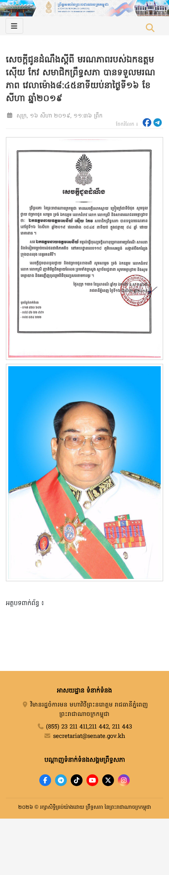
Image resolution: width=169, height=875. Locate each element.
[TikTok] (77, 780)
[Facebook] (45, 780)
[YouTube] (92, 780)
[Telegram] (61, 780)
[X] (108, 780)
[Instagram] (124, 780)
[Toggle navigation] (14, 26)
